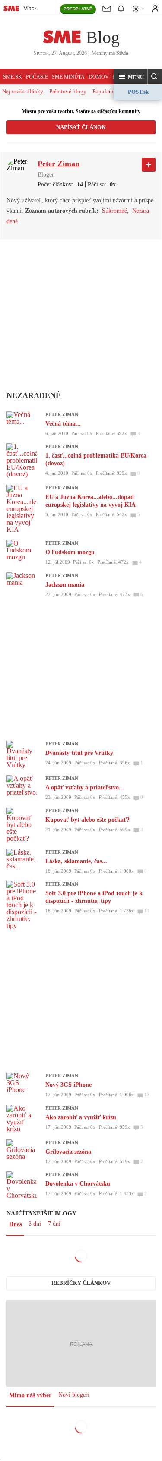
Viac (29, 9)
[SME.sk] (11, 8)
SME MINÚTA (68, 77)
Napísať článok (81, 127)
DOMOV (99, 77)
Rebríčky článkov (81, 1283)
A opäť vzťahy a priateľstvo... (84, 787)
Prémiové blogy (67, 91)
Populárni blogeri (112, 91)
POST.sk (138, 91)
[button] (131, 77)
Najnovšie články (22, 91)
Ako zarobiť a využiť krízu (80, 1117)
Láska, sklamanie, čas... (76, 861)
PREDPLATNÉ (78, 8)
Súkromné (114, 211)
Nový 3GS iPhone (68, 1085)
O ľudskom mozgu (70, 552)
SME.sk (12, 77)
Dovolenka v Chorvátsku (77, 1183)
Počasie (37, 77)
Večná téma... (63, 423)
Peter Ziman (61, 414)
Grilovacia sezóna (68, 1152)
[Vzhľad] (138, 8)
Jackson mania (64, 584)
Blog (103, 37)
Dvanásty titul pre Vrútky (79, 753)
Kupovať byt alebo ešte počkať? (87, 820)
